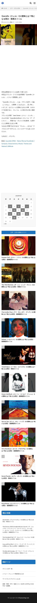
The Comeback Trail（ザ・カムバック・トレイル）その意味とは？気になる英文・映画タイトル (18, 538)
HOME (5, 8)
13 (22, 210)
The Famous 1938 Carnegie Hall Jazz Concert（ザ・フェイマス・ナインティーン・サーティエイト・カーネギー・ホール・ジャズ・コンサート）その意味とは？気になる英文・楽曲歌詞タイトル (18, 529)
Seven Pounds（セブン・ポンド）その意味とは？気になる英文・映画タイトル (18, 477)
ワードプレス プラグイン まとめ (11, 579)
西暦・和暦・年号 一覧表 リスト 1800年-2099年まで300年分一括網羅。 (18, 585)
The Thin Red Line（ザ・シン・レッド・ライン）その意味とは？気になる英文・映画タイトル (18, 286)
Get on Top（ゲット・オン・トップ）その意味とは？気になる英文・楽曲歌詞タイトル (18, 422)
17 (10, 214)
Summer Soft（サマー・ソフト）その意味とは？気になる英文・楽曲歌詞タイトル (18, 258)
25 (14, 217)
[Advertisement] (18, 67)
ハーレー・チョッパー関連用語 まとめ (13, 574)
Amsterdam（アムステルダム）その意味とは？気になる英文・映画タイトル (18, 520)
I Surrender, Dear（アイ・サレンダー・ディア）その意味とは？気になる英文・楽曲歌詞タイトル (18, 313)
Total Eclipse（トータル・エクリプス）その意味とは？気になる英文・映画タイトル (18, 368)
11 (14, 210)
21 (27, 214)
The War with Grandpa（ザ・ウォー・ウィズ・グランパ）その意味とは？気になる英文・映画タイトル (18, 552)
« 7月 (5, 224)
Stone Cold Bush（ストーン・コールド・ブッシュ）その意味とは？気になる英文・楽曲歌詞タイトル (18, 395)
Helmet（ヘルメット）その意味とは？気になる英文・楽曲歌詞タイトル (18, 340)
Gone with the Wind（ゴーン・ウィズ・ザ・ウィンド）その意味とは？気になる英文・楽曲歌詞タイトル (18, 545)
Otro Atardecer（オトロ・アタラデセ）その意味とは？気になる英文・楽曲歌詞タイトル (17, 450)
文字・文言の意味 (15, 8)
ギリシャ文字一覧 (7, 569)
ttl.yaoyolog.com (23, 598)
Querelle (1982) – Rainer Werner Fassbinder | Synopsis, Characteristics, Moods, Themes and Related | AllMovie (18, 143)
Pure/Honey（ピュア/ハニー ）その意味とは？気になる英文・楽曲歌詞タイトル (18, 504)
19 (18, 214)
